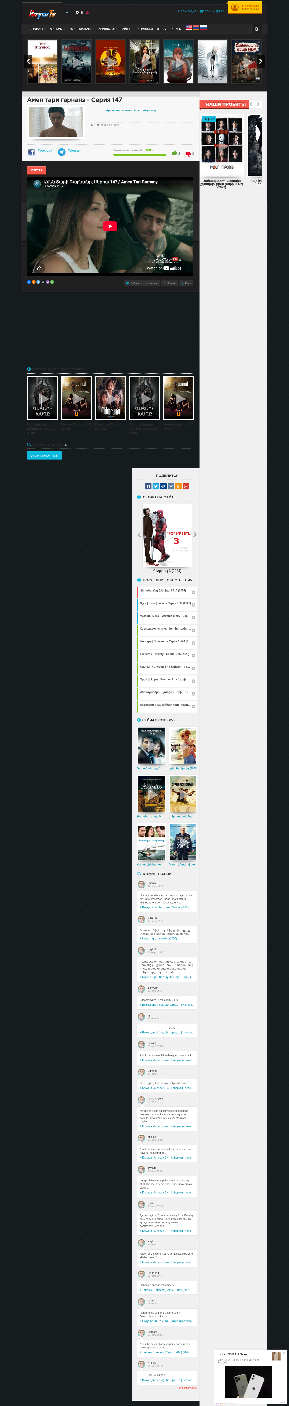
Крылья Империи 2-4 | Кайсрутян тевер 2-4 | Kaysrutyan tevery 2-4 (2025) (168, 1060)
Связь (207, 11)
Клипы (177, 29)
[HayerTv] (42, 13)
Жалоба (171, 283)
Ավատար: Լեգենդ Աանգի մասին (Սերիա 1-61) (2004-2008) (168, 977)
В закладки (188, 11)
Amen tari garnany (145, 110)
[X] (43, 282)
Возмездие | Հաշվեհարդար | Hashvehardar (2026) (168, 1004)
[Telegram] (77, 12)
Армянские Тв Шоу (152, 29)
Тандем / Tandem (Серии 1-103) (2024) (166, 1289)
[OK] (82, 12)
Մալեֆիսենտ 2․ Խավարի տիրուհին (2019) (168, 1321)
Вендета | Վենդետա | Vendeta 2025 (165, 907)
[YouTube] (87, 12)
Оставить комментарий (44, 455)
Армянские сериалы (119, 110)
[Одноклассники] (34, 282)
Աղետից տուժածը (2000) (159, 938)
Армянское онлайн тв (115, 29)
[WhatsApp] (52, 282)
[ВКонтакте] (29, 282)
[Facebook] (72, 12)
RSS (221, 11)
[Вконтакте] (67, 12)
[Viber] (48, 282)
